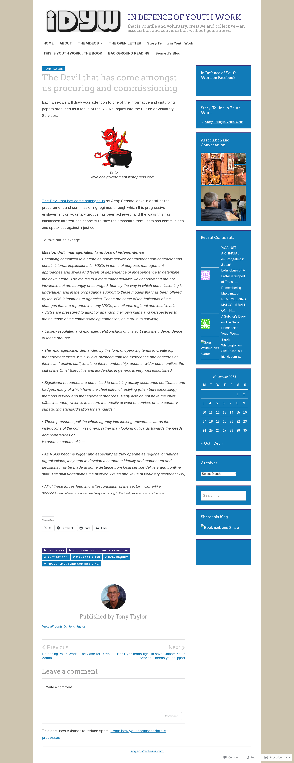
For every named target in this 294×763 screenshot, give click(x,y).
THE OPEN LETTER (125, 43)
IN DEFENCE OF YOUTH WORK (184, 17)
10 (204, 412)
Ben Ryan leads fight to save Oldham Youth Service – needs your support (151, 652)
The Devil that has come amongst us (73, 201)
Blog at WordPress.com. (147, 751)
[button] (217, 169)
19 (218, 421)
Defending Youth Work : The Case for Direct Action (76, 652)
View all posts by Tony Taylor (63, 626)
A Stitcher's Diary (233, 316)
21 (231, 421)
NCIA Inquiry (118, 557)
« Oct (205, 443)
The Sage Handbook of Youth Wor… (230, 327)
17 (204, 421)
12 (218, 412)
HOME (48, 43)
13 (224, 412)
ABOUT (66, 43)
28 (231, 430)
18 (211, 421)
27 (224, 430)
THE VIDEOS (88, 43)
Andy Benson (57, 557)
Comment (171, 716)
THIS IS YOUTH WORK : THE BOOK (72, 53)
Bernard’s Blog (167, 53)
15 (238, 412)
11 (211, 412)
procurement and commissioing (73, 563)
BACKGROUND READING (128, 53)
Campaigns (55, 550)
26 (218, 430)
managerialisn (88, 557)
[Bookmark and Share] (220, 527)
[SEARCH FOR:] (223, 496)
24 (204, 430)
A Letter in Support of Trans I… (233, 276)
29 (238, 430)
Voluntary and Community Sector (100, 550)
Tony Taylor (53, 69)
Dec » (218, 443)
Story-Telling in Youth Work (170, 43)
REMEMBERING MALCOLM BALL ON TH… (233, 304)
